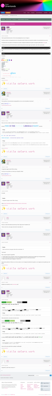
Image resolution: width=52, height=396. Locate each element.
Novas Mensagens (5, 15)
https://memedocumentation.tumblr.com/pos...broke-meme (15, 203)
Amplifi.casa (36, 386)
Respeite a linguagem (29, 386)
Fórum (28, 12)
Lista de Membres (39, 12)
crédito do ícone (8, 105)
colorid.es (3, 105)
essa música (14, 284)
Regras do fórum (46, 383)
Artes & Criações (8, 19)
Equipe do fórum (23, 388)
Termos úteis (29, 387)
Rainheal (6, 80)
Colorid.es (6, 388)
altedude (8, 92)
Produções (14, 19)
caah (7, 217)
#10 (49, 365)
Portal (25, 12)
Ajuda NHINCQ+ (36, 385)
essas (44, 42)
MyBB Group (13, 394)
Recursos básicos (30, 384)
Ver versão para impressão (5, 375)
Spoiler (3, 47)
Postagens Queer (37, 387)
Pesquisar (32, 12)
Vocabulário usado (30, 388)
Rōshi (46, 394)
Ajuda (50, 12)
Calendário (45, 12)
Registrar (7, 12)
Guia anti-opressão (30, 389)
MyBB (6, 394)
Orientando (3, 19)
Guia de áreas (45, 386)
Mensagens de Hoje (13, 15)
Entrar (3, 12)
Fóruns (22, 384)
